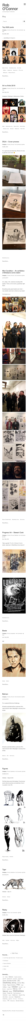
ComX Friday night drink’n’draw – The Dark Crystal (13, 957)
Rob (3, 31)
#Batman (4, 755)
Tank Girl (10, 998)
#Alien (3, 126)
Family (4, 985)
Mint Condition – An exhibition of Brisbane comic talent (13, 272)
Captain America (17, 977)
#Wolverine (5, 72)
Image (9, 987)
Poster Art (9, 993)
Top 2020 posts (8, 27)
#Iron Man (19, 67)
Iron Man (21, 987)
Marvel (5, 991)
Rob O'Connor (10, 6)
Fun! (15, 30)
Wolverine (12, 1000)
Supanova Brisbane (7, 963)
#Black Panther (5, 67)
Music (10, 991)
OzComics (18, 990)
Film (18, 984)
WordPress (9, 1010)
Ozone (4, 993)
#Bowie (3, 681)
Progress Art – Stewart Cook (13, 532)
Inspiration (13, 633)
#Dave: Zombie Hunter (6, 519)
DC (19, 980)
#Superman (15, 70)
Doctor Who (21, 983)
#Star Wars (22, 128)
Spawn (10, 995)
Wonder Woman (20, 1000)
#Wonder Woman (11, 72)
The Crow (15, 998)
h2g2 (22, 985)
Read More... (5, 76)
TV (8, 1000)
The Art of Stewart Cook (16, 543)
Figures (5, 768)
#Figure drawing (5, 856)
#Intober (8, 896)
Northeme (21, 1010)
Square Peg (22, 995)
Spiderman (15, 995)
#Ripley (17, 940)
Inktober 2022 (6, 966)
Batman (5, 694)
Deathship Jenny (9, 982)
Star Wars (5, 997)
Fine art (12, 30)
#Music (7, 681)
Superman (5, 998)
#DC (8, 755)
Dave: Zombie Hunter (9, 981)
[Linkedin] (3, 1015)
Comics (8, 30)
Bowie (4, 630)
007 (3, 977)
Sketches (16, 535)
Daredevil (15, 978)
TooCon (4, 1000)
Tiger (4, 869)
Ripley (4, 910)
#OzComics (22, 519)
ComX (4, 978)
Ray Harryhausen (17, 993)
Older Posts (14, 953)
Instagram (12, 38)
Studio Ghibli (11, 997)
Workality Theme (15, 1010)
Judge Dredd (9, 989)
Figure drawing (11, 985)
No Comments (20, 30)
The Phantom (20, 998)
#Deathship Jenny (12, 67)
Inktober (15, 986)
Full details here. (6, 294)
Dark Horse (20, 978)
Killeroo (15, 989)
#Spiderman (9, 70)
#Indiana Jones (6, 128)
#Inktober (12, 128)
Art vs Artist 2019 (8, 85)
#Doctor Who (16, 126)
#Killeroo (4, 70)
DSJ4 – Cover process (10, 141)
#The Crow (21, 70)
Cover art (9, 978)
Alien (6, 977)
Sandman (5, 995)
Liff (20, 989)
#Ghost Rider (22, 126)
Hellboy (4, 969)
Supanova (17, 997)
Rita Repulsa (5, 960)
